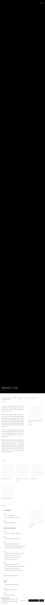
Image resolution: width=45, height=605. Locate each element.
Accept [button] (41, 600)
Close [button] (35, 293)
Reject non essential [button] (33, 600)
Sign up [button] (12, 310)
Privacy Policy (18, 317)
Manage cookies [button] (24, 600)
